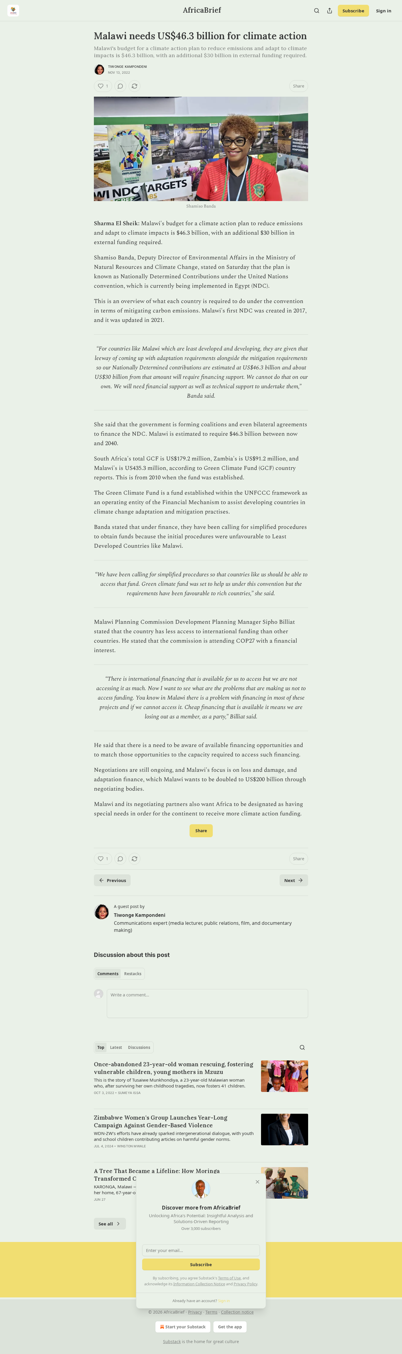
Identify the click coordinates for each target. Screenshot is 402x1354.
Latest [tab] (116, 1047)
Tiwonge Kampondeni (127, 67)
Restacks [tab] (132, 973)
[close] (257, 1182)
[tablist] (119, 974)
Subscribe (353, 11)
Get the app (230, 1327)
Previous (116, 880)
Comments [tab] (107, 973)
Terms (211, 1312)
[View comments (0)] (120, 86)
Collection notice (237, 1312)
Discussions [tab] (139, 1047)
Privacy (195, 1312)
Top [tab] (100, 1047)
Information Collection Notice (199, 1283)
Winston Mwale (131, 1146)
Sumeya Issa (129, 1093)
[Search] (317, 11)
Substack (172, 1341)
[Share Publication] (329, 11)
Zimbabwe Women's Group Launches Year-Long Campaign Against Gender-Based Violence (160, 1121)
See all (106, 1224)
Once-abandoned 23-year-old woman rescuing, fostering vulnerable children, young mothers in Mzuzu (173, 1068)
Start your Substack (185, 1327)
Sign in (383, 11)
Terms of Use (229, 1278)
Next (289, 880)
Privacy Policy (245, 1283)
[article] (201, 1082)
